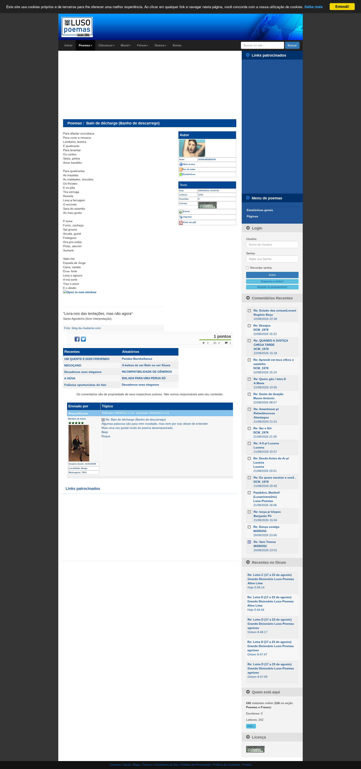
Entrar (177, 45)
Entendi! (342, 6)
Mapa (136, 764)
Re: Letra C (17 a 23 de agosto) (270, 574)
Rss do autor (188, 169)
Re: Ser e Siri (262, 428)
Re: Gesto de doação (268, 394)
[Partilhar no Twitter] (83, 339)
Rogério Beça (263, 314)
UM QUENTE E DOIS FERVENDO (86, 359)
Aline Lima (255, 583)
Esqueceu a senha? (272, 281)
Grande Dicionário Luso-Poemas (271, 579)
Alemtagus (261, 417)
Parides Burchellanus (137, 358)
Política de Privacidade (196, 764)
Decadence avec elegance (83, 372)
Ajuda (127, 764)
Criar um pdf (189, 222)
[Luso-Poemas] (88, 27)
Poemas (84, 45)
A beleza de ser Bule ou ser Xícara (146, 365)
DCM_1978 (260, 329)
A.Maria (259, 383)
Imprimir (187, 217)
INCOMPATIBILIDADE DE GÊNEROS (147, 371)
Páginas (252, 216)
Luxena (259, 447)
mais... (251, 726)
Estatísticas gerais (260, 210)
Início (68, 45)
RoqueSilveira (78, 413)
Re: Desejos (262, 325)
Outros (159, 45)
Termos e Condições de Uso (160, 764)
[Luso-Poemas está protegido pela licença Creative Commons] (255, 749)
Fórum (141, 45)
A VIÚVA (69, 378)
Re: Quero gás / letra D (270, 379)
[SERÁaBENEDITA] (207, 148)
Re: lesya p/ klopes (267, 511)
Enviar (186, 211)
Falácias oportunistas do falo (85, 384)
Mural (125, 45)
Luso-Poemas (263, 501)
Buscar (292, 45)
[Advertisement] (98, 85)
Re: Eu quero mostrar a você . (275, 477)
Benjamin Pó (263, 516)
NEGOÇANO (72, 365)
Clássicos (105, 45)
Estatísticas (189, 174)
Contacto (115, 764)
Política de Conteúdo (226, 764)
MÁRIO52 (260, 531)
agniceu (253, 628)
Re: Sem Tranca (265, 541)
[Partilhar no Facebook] (77, 339)
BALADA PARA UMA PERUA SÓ (144, 378)
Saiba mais (313, 6)
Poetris (247, 764)
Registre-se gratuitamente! (272, 287)
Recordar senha (261, 267)
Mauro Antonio (264, 398)
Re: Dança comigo (266, 526)
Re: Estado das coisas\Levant (275, 310)
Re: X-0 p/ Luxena (266, 443)
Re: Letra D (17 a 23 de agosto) (269, 597)
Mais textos (189, 164)
